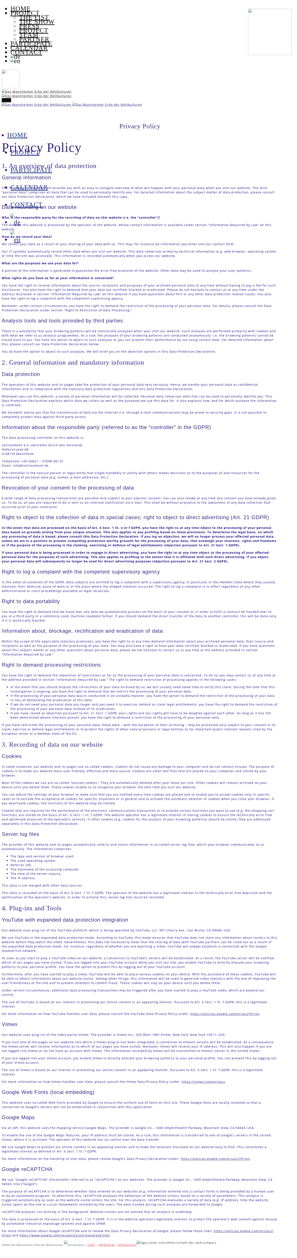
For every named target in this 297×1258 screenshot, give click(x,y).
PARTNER (34, 39)
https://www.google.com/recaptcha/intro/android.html (65, 1235)
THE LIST (34, 17)
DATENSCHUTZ (127, 1244)
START (91, 1244)
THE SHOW (37, 21)
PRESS (29, 26)
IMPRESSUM (106, 1244)
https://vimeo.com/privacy (203, 1082)
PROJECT (33, 30)
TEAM (28, 34)
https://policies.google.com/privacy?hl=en (225, 1014)
